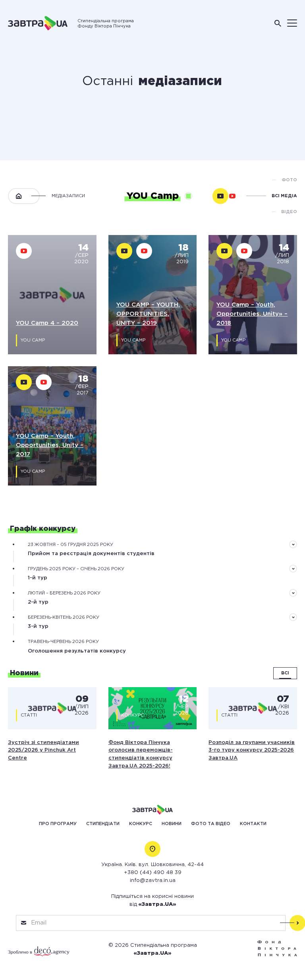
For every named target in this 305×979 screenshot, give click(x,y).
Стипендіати (103, 824)
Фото (289, 180)
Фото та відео (210, 824)
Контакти (253, 824)
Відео (289, 212)
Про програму (58, 824)
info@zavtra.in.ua (153, 880)
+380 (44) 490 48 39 (152, 872)
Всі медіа (284, 196)
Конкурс (140, 824)
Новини (171, 824)
